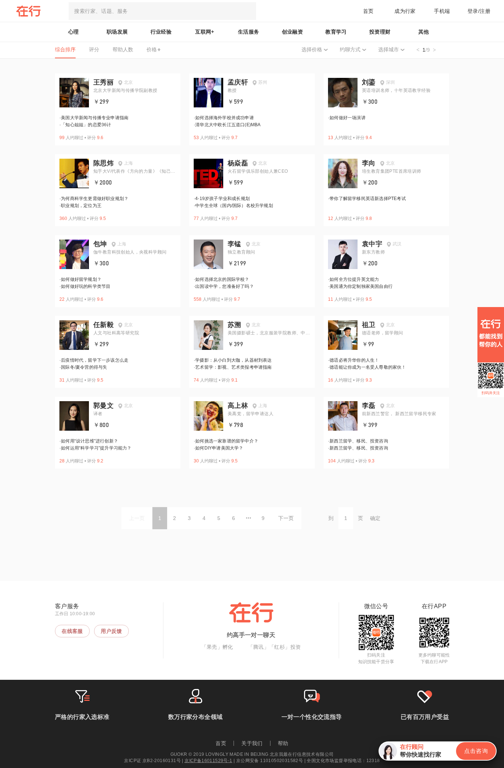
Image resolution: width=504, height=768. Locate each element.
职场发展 (117, 32)
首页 (368, 11)
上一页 (137, 518)
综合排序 (65, 49)
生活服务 (248, 32)
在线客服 (72, 631)
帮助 (283, 743)
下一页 (286, 518)
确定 (375, 518)
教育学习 (336, 32)
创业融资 (292, 32)
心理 (73, 32)
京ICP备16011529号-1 (208, 760)
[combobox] (162, 11)
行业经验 (161, 32)
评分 (94, 49)
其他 (423, 32)
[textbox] (162, 11)
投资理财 (380, 32)
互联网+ (204, 32)
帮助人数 (123, 49)
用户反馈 (111, 631)
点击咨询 (476, 751)
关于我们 (252, 743)
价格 (151, 49)
